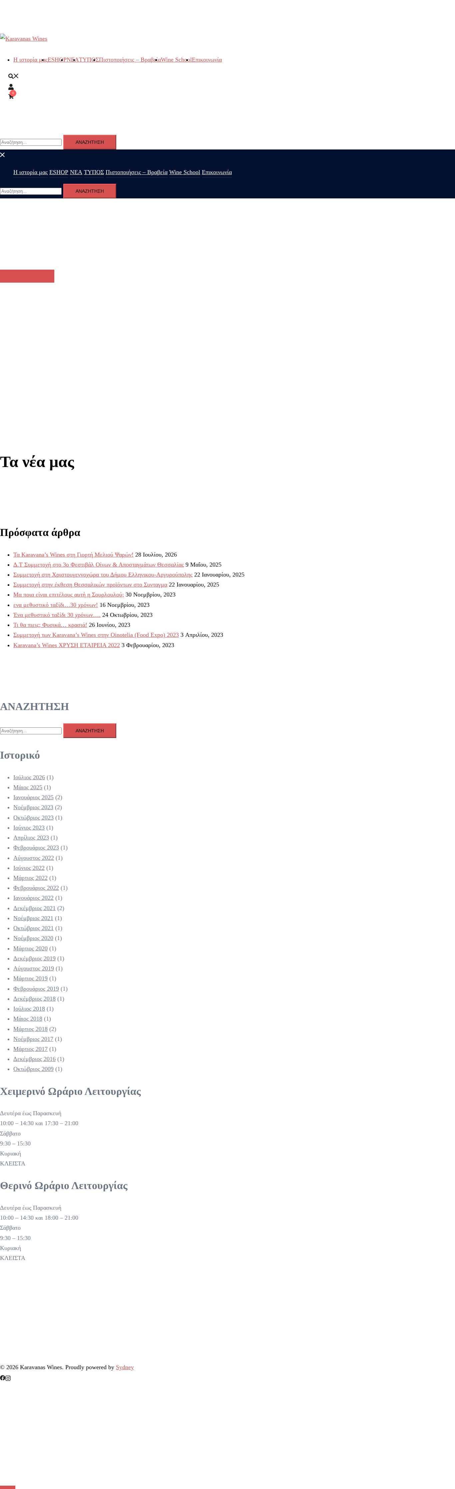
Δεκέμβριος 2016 (34, 1059)
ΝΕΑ (76, 172)
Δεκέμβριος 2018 (34, 998)
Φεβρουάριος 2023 (36, 847)
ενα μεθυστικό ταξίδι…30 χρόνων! (55, 605)
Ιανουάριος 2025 (33, 797)
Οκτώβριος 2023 (33, 817)
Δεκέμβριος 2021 (34, 908)
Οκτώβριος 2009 (33, 1069)
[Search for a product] (13, 75)
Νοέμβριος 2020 (33, 938)
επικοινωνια (27, 276)
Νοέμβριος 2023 (33, 807)
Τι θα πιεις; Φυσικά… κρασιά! (50, 624)
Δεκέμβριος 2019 (34, 958)
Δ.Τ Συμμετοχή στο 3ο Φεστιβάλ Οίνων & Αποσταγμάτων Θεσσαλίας (98, 564)
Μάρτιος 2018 (30, 1029)
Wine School (176, 59)
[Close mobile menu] (2, 154)
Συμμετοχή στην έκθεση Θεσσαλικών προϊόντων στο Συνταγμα (90, 584)
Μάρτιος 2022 (30, 877)
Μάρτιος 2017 (30, 1049)
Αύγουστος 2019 (33, 968)
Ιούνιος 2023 (29, 827)
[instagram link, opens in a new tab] (8, 1377)
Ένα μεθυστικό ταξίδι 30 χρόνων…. (57, 615)
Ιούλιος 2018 (29, 1008)
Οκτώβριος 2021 (33, 928)
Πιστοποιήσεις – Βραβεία (130, 59)
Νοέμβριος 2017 (33, 1039)
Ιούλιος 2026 (29, 777)
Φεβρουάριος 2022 (36, 887)
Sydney (125, 1367)
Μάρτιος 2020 (30, 948)
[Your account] (11, 86)
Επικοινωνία (207, 59)
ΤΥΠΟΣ (89, 59)
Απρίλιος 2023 (31, 837)
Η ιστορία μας (30, 59)
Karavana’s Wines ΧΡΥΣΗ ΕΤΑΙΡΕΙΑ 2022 (66, 645)
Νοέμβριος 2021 (33, 918)
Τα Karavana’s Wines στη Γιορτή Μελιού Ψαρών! (73, 554)
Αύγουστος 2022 (33, 858)
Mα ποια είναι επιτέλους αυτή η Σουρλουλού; (68, 594)
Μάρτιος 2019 (30, 978)
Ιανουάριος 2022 (33, 897)
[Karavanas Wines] (23, 38)
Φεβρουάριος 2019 (36, 988)
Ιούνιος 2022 (29, 868)
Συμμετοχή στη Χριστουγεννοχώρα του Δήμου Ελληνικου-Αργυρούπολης (103, 574)
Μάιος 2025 (27, 787)
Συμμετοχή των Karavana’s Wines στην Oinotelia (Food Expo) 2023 (96, 634)
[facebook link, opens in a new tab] (2, 1377)
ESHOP (57, 59)
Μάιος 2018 (27, 1018)
